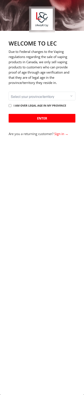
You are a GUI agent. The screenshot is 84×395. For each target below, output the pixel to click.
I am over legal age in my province (40, 105)
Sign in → (61, 134)
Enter (42, 118)
